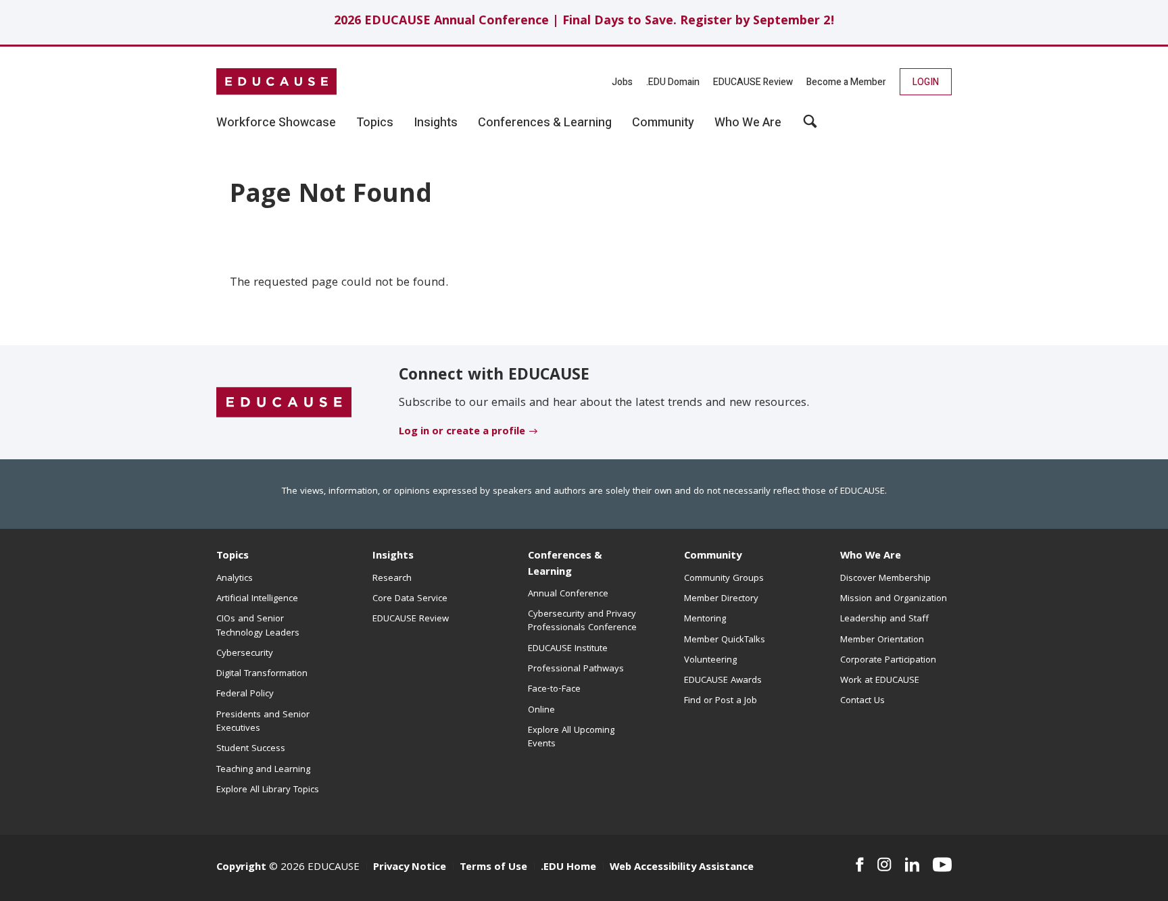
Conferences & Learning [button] (545, 123)
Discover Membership (885, 578)
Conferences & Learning (565, 564)
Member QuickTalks (724, 640)
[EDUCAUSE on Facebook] (859, 864)
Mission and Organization (893, 599)
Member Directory (721, 599)
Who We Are (870, 556)
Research (392, 578)
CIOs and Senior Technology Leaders (257, 626)
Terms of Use (493, 868)
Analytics (234, 578)
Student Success (250, 749)
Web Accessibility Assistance (682, 868)
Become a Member (846, 82)
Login (925, 82)
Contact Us (862, 701)
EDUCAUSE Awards (723, 680)
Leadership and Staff (884, 619)
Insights (393, 556)
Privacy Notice (409, 868)
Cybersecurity (244, 653)
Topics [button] (374, 123)
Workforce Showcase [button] (276, 123)
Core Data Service (409, 599)
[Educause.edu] (283, 402)
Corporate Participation (888, 660)
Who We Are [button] (747, 123)
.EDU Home (568, 868)
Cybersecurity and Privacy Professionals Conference (582, 621)
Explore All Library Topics (267, 790)
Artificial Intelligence (257, 599)
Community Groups (724, 578)
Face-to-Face (554, 689)
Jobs (622, 82)
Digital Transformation (262, 674)
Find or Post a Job (720, 701)
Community (712, 556)
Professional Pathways (576, 669)
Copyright (241, 868)
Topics (232, 556)
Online (541, 710)
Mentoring (705, 619)
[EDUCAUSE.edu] (276, 81)
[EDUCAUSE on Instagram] (884, 864)
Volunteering (710, 660)
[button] (810, 126)
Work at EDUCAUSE (879, 680)
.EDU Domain (673, 82)
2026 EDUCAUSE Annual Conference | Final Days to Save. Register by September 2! (584, 21)
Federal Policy (245, 694)
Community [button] (663, 123)
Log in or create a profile (462, 432)
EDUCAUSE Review (753, 82)
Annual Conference (568, 594)
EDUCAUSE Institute (568, 649)
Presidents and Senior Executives (263, 722)
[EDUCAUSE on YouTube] (942, 864)
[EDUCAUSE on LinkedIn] (912, 864)
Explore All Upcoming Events (571, 737)
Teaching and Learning (263, 770)
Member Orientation (882, 640)
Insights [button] (436, 123)
